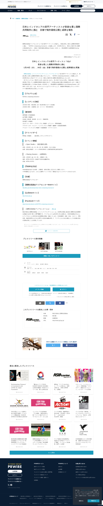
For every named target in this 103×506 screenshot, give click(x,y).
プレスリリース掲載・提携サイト (41, 477)
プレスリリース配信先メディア (41, 474)
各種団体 (18, 18)
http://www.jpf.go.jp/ (58, 320)
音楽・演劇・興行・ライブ (40, 268)
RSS (65, 503)
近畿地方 (34, 272)
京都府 (42, 272)
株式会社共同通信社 (38, 496)
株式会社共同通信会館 (50, 496)
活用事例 (36, 480)
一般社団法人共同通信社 (25, 496)
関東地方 (29, 272)
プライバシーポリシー (87, 490)
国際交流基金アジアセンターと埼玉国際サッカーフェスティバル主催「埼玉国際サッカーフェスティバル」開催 (40, 442)
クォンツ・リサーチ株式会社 (35, 498)
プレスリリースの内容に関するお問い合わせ (85, 477)
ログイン (89, 6)
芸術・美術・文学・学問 (52, 268)
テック (30, 10)
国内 (73, 1)
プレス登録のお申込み (80, 474)
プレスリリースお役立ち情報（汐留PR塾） (43, 472)
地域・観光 (21, 10)
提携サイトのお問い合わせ (81, 472)
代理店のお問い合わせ (80, 469)
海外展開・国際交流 (44, 264)
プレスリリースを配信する (44, 6)
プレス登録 (40, 289)
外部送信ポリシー (36, 503)
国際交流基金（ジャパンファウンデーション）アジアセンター (41, 73)
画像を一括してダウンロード (51, 256)
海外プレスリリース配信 (39, 469)
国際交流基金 (25, 18)
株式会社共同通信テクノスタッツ (64, 498)
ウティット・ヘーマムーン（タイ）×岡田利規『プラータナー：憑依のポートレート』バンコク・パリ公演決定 (84, 388)
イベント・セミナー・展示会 (33, 264)
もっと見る (51, 452)
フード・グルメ (66, 10)
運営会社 (59, 503)
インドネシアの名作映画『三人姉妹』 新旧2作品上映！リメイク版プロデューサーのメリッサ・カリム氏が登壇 (40, 415)
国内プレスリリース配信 (39, 466)
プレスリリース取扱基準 (48, 503)
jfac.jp (54, 209)
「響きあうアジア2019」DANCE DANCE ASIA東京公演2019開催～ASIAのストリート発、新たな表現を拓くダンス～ (41, 388)
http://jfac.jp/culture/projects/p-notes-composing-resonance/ (38, 187)
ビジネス (10, 10)
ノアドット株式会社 (49, 498)
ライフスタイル (41, 10)
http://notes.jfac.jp (27, 196)
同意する (93, 500)
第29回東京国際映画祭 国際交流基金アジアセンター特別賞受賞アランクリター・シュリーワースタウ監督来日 (19, 442)
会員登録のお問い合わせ (81, 466)
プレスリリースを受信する (60, 6)
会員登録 (76, 6)
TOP (13, 18)
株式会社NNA (23, 498)
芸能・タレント (30, 268)
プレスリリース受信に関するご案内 (65, 296)
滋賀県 (38, 272)
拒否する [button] (81, 500)
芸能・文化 (54, 10)
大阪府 (46, 272)
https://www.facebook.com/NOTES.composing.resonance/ (38, 204)
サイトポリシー (13, 503)
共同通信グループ (62, 472)
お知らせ (60, 466)
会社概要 (60, 469)
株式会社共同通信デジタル (64, 496)
